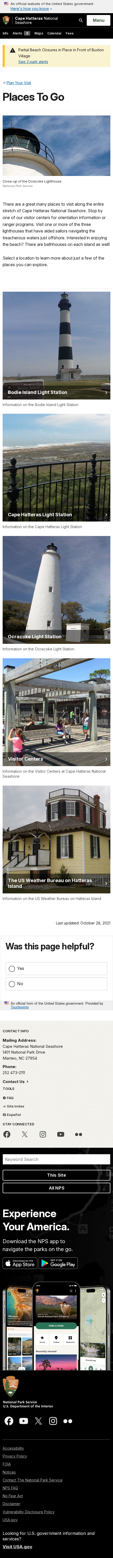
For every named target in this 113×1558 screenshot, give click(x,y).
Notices (9, 1472)
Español (13, 1114)
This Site (56, 1175)
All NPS (56, 1188)
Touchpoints (20, 1006)
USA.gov (10, 1519)
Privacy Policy (15, 1456)
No (20, 983)
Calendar (54, 33)
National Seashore (36, 20)
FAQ (10, 1098)
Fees (70, 33)
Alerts (20, 33)
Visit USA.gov (17, 1546)
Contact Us (14, 1081)
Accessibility (13, 1448)
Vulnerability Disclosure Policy (29, 1512)
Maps (38, 33)
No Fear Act (13, 1496)
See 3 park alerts (33, 61)
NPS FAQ (10, 1488)
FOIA (7, 1464)
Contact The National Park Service (33, 1480)
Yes (20, 968)
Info (5, 33)
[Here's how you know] (56, 6)
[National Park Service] (6, 20)
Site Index (15, 1106)
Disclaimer (11, 1503)
